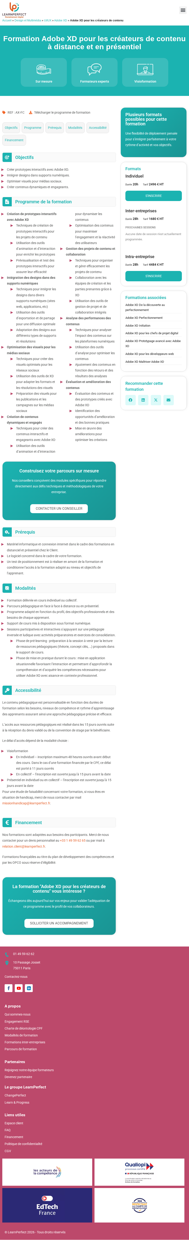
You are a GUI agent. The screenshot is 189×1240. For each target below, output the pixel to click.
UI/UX (47, 20)
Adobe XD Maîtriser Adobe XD (144, 361)
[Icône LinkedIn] (29, 988)
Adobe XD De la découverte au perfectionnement (145, 307)
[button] (183, 10)
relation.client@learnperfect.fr (23, 846)
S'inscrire (153, 196)
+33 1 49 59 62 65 (73, 840)
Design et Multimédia (28, 20)
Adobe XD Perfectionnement (143, 317)
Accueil (7, 20)
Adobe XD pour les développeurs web (149, 354)
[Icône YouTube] (19, 988)
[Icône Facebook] (8, 988)
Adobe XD (60, 20)
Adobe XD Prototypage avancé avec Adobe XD (153, 343)
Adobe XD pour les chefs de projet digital (151, 333)
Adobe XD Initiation (137, 325)
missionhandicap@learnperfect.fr (26, 803)
